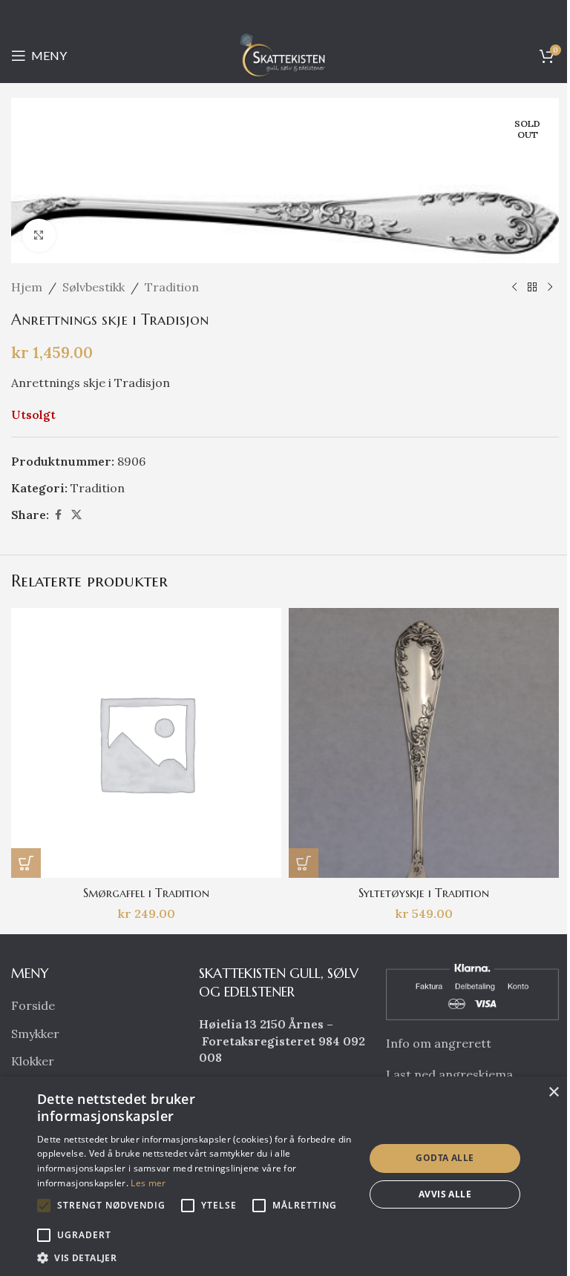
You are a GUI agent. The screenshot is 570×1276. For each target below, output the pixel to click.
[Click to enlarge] (39, 235)
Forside (33, 1005)
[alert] (285, 1176)
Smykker (35, 1033)
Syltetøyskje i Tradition (423, 892)
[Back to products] (532, 287)
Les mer (148, 1183)
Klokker (32, 1061)
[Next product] (550, 287)
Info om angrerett (438, 1043)
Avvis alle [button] (445, 1194)
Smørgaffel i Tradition (146, 892)
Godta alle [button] (445, 1157)
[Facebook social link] (58, 515)
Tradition (172, 287)
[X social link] (76, 515)
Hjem (26, 287)
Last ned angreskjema (449, 1074)
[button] (26, 863)
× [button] (553, 1092)
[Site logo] (285, 54)
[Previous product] (514, 287)
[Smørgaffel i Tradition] (146, 743)
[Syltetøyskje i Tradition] (424, 743)
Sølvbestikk (93, 287)
